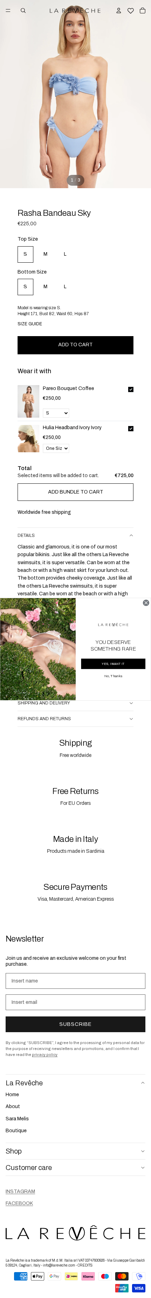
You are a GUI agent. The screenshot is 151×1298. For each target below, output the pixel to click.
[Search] (23, 10)
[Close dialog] (146, 602)
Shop (14, 1151)
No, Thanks (113, 676)
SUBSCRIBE (75, 1024)
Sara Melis (17, 1118)
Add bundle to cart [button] (75, 492)
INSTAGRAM (20, 1191)
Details (26, 535)
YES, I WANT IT (113, 663)
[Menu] (8, 10)
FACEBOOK (19, 1203)
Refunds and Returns (44, 718)
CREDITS (85, 1265)
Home (12, 1094)
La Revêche (24, 1082)
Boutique (16, 1130)
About (13, 1106)
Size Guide (30, 323)
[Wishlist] (130, 9)
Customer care (29, 1167)
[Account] (118, 10)
